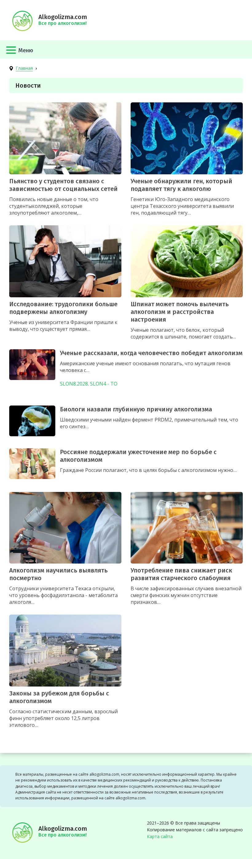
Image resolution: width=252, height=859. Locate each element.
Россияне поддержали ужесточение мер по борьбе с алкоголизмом (138, 455)
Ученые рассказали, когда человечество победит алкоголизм (151, 353)
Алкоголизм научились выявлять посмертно (58, 574)
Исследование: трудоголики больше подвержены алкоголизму (63, 307)
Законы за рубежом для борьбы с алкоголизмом (59, 697)
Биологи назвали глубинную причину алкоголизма (136, 409)
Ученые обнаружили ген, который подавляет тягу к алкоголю (181, 184)
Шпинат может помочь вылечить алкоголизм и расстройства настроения (180, 311)
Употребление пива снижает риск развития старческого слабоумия (181, 574)
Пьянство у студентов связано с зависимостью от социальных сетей (63, 184)
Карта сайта (160, 836)
